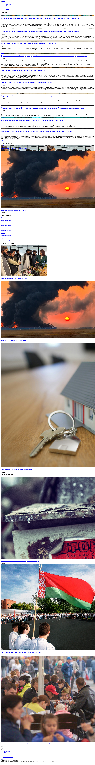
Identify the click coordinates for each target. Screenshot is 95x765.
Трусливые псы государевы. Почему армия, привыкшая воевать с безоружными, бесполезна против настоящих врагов (42, 108)
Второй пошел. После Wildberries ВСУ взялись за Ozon (13, 210)
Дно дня (7, 5)
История (2, 15)
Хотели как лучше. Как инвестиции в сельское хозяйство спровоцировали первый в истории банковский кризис (40, 31)
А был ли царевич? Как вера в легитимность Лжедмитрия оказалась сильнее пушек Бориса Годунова (36, 131)
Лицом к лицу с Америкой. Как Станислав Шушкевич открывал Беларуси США (29, 43)
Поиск (7, 9)
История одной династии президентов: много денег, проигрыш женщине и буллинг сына (32, 120)
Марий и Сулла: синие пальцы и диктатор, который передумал (23, 70)
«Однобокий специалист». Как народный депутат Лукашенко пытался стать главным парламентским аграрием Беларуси (44, 56)
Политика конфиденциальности (10, 755)
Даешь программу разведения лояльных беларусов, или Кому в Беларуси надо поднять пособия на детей (25, 743)
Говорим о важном (10, 3)
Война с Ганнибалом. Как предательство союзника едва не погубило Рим (26, 82)
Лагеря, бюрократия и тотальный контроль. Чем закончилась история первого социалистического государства (40, 18)
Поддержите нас (9, 6)
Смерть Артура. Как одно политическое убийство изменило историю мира (27, 96)
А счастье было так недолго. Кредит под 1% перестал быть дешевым (17, 469)
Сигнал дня (8, 4)
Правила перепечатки (8, 757)
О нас (7, 7)
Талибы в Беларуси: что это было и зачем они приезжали (14, 148)
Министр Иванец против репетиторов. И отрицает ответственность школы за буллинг (21, 652)
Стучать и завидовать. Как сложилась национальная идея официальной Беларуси (20, 561)
